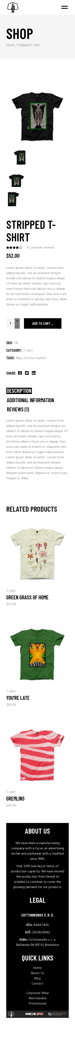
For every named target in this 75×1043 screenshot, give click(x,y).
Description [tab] (19, 391)
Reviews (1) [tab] (18, 409)
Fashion (41, 358)
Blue (19, 358)
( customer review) (40, 247)
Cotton (29, 358)
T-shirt (28, 350)
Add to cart (41, 323)
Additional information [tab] (30, 400)
